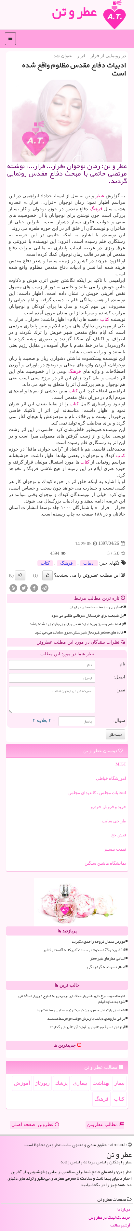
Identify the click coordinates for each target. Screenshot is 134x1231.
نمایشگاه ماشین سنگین (105, 863)
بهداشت (100, 1083)
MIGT (120, 764)
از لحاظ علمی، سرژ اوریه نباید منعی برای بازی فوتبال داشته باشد (76, 624)
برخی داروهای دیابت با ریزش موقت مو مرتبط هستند (86, 1018)
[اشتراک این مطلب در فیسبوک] (34, 587)
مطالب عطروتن (103, 1124)
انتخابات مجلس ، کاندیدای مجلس (97, 792)
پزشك (61, 1083)
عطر (100, 195)
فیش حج (118, 834)
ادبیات (89, 563)
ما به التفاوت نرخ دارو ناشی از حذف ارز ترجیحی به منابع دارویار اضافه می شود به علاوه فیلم (71, 998)
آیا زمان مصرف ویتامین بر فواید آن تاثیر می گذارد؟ (87, 1027)
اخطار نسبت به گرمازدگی (106, 967)
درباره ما (123, 1209)
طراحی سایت (114, 820)
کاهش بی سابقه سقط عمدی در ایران (97, 607)
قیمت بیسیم (115, 849)
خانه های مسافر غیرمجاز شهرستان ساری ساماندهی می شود (79, 632)
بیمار (119, 1083)
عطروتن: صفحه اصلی (33, 1124)
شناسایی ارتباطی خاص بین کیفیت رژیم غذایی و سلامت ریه (80, 1010)
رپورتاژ (42, 1083)
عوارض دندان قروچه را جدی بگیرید (98, 941)
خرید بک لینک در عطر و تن (109, 1217)
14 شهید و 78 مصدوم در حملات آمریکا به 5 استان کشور (84, 950)
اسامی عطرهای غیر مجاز (107, 958)
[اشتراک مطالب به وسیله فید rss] (13, 587)
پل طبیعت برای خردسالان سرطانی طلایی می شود (87, 615)
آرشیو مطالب (120, 1225)
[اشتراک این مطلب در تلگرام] (44, 587)
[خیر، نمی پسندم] (20, 575)
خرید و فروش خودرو (108, 806)
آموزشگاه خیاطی (111, 778)
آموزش (22, 1083)
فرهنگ (96, 208)
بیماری (80, 1083)
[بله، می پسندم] (47, 575)
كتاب (104, 319)
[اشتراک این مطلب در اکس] (23, 587)
